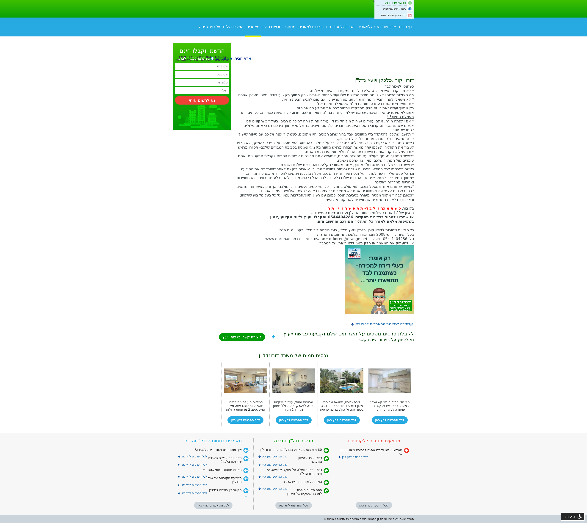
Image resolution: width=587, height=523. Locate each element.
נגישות (570, 517)
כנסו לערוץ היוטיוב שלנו (394, 15)
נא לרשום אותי (202, 100)
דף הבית (405, 27)
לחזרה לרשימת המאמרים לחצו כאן (384, 324)
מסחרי (290, 27)
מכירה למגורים (369, 27)
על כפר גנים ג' (209, 27)
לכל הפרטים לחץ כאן (245, 420)
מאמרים (252, 27)
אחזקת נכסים (402, 39)
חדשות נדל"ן (272, 27)
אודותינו (390, 27)
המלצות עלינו (233, 27)
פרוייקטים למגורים (313, 27)
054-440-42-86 (396, 2)
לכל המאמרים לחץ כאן (213, 505)
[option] (245, 393)
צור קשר (382, 39)
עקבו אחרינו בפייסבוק (395, 8)
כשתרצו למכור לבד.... (192, 58)
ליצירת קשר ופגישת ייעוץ (242, 337)
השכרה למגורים (342, 27)
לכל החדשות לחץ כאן (293, 505)
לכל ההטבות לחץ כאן (374, 505)
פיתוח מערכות (358, 519)
